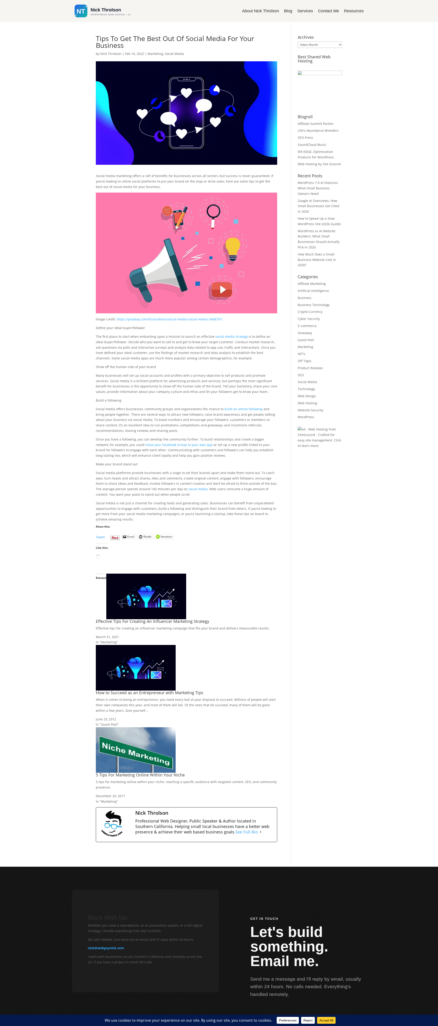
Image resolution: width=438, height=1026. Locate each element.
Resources (354, 11)
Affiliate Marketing (312, 283)
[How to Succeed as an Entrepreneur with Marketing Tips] (136, 688)
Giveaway (305, 333)
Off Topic (305, 361)
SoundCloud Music (312, 144)
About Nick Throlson (260, 11)
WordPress (306, 417)
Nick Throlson (110, 54)
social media (198, 489)
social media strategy (231, 336)
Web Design (307, 396)
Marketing (155, 54)
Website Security (310, 410)
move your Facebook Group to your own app (179, 445)
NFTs (301, 354)
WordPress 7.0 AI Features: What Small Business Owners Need (318, 188)
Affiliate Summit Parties (316, 123)
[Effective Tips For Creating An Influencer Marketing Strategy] (146, 616)
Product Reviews (310, 368)
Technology (306, 389)
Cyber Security (309, 319)
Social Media (174, 54)
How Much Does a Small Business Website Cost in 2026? (317, 259)
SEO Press (305, 137)
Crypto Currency (310, 311)
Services (305, 11)
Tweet (100, 535)
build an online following (243, 409)
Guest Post (306, 340)
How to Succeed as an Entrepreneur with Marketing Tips (149, 692)
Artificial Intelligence (313, 291)
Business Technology (314, 305)
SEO (301, 375)
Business (304, 298)
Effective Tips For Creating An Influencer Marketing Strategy (152, 621)
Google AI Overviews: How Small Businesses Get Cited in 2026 (318, 206)
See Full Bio (246, 832)
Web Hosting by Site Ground (319, 164)
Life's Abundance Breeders (318, 130)
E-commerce (307, 326)
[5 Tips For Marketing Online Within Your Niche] (136, 770)
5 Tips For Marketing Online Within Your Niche (140, 775)
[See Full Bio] (260, 832)
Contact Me (328, 11)
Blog (288, 11)
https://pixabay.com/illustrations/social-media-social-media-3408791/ (170, 319)
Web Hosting (307, 403)
